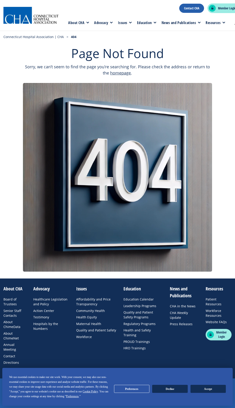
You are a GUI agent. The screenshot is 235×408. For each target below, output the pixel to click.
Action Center (43, 311)
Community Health (90, 311)
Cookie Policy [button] (90, 391)
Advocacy (101, 22)
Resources (213, 22)
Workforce (84, 337)
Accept (208, 389)
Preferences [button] (72, 396)
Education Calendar (138, 299)
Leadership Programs (139, 306)
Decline (170, 389)
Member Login (221, 334)
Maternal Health (88, 324)
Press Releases (181, 324)
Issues (122, 22)
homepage (120, 73)
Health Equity (86, 317)
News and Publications (179, 22)
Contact (9, 356)
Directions (11, 362)
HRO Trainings (134, 348)
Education (144, 22)
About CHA (76, 22)
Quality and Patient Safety (96, 330)
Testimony (41, 317)
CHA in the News (183, 306)
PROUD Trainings (136, 341)
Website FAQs (216, 322)
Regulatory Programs (139, 324)
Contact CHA (191, 8)
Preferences (131, 389)
